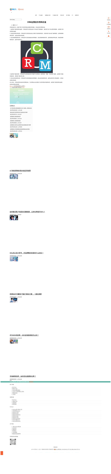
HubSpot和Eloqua (16, 419)
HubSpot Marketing (16, 414)
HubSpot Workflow (16, 418)
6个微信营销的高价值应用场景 (20, 171)
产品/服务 (41, 15)
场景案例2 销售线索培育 (15, 116)
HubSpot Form (15, 413)
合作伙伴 (14, 428)
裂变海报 (14, 404)
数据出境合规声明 (16, 433)
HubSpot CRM (15, 412)
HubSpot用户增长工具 (17, 409)
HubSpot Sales (15, 415)
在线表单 (14, 402)
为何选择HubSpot (16, 410)
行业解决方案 (55, 15)
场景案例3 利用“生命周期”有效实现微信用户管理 (20, 124)
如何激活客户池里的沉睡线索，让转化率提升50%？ (27, 212)
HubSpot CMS (15, 417)
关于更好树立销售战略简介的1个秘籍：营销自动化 (21, 108)
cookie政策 (14, 432)
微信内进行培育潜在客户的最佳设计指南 (18, 112)
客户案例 (68, 15)
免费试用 (77, 15)
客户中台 (14, 387)
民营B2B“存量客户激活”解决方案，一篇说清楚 (26, 294)
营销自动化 (14, 392)
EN (72, 15)
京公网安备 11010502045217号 (62, 449)
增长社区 (62, 15)
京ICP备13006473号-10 (75, 449)
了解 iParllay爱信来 (16, 426)
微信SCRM (14, 388)
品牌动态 (14, 429)
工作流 (13, 394)
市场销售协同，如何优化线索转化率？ (23, 376)
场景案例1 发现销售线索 (15, 120)
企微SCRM (14, 401)
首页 (36, 15)
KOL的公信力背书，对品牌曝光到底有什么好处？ (27, 253)
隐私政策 (55, 447)
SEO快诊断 (109, 24)
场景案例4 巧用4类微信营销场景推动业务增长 (20, 129)
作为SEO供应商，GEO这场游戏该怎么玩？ (24, 335)
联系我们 (31, 381)
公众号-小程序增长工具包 (18, 391)
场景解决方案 (47, 15)
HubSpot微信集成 (16, 390)
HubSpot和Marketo (16, 421)
